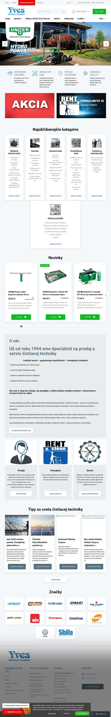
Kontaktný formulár (92, 686)
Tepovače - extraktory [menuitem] (55, 156)
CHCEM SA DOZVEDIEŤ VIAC (21, 430)
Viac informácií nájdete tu (73, 709)
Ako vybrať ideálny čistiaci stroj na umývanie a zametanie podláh (93, 542)
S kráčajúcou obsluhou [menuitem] (14, 159)
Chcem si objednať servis (90, 494)
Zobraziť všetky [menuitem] (14, 196)
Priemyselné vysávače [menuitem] (35, 164)
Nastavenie (52, 713)
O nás (7, 2)
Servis (90, 470)
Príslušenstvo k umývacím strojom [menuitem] (14, 174)
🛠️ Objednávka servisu (13, 712)
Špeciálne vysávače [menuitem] (34, 173)
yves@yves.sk (91, 674)
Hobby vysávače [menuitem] (34, 155)
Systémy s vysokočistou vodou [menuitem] (96, 170)
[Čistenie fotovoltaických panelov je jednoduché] (42, 525)
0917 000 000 (90, 678)
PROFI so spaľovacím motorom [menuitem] (76, 175)
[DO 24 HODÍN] (55, 277)
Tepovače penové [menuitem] (55, 167)
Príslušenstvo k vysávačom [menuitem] (35, 169)
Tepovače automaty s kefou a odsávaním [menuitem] (55, 162)
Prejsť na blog (55, 579)
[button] (4, 44)
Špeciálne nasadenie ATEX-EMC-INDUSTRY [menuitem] (14, 185)
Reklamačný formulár (36, 680)
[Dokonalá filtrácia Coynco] (68, 525)
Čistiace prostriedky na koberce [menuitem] (55, 223)
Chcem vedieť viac (56, 494)
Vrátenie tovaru (10, 694)
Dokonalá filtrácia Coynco (66, 541)
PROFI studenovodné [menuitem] (76, 164)
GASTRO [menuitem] (55, 237)
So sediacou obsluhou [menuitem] (14, 164)
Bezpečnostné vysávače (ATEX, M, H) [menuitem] (34, 179)
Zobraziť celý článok (17, 566)
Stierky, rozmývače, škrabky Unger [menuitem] (96, 164)
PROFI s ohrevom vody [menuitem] (76, 169)
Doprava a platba (35, 673)
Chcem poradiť (21, 494)
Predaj (21, 470)
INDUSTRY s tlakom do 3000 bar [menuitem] (76, 182)
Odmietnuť (66, 713)
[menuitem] (8, 19)
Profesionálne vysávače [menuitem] (35, 159)
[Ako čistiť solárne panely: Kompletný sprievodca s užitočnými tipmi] (17, 525)
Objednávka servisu (26, 2)
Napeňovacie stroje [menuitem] (55, 170)
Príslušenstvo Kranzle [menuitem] (76, 188)
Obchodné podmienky (36, 677)
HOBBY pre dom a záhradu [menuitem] (76, 159)
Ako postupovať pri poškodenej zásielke (36, 685)
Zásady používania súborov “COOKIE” (38, 696)
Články (14, 2)
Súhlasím (83, 713)
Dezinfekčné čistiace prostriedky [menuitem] (55, 232)
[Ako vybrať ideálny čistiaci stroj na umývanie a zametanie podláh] (94, 525)
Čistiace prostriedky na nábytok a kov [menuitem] (55, 226)
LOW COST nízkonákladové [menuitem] (14, 179)
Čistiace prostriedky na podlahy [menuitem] (55, 228)
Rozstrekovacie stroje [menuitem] (55, 179)
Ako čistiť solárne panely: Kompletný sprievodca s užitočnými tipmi (16, 542)
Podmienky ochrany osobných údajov (36, 690)
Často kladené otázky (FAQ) (14, 690)
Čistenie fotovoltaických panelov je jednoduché (39, 542)
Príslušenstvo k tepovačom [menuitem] (55, 174)
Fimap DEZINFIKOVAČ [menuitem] (14, 169)
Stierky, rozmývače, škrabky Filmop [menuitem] (96, 159)
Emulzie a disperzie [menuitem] (55, 234)
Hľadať (63, 11)
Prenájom (40, 2)
